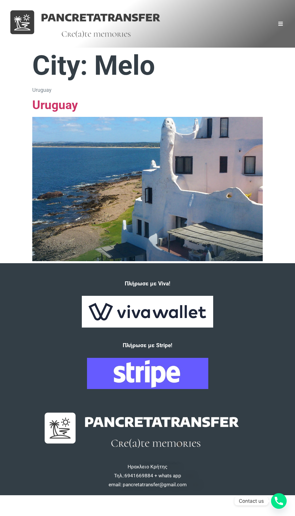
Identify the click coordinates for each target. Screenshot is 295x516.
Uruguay (55, 105)
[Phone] (279, 501)
